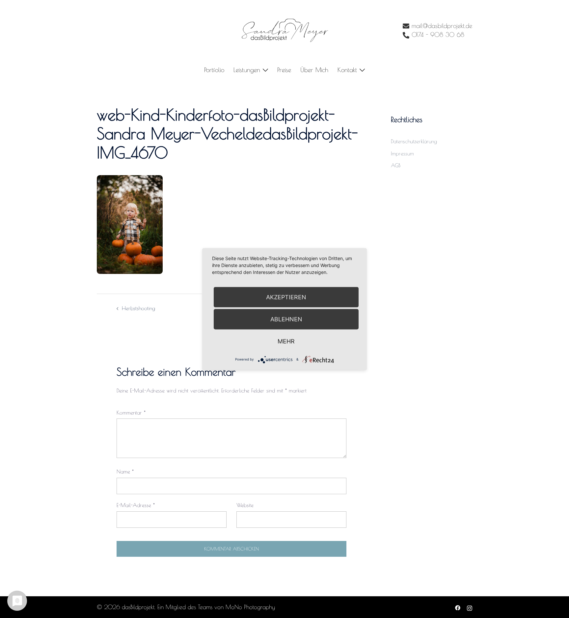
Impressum (402, 153)
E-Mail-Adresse (136, 505)
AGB (395, 165)
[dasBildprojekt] (284, 30)
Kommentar (131, 413)
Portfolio (214, 69)
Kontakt (347, 69)
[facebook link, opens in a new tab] (457, 607)
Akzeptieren (286, 296)
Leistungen (246, 69)
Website (245, 505)
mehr (286, 340)
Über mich (314, 69)
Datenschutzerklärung (414, 141)
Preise (284, 69)
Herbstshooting (138, 308)
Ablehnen (286, 318)
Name (125, 471)
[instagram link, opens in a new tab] (469, 607)
